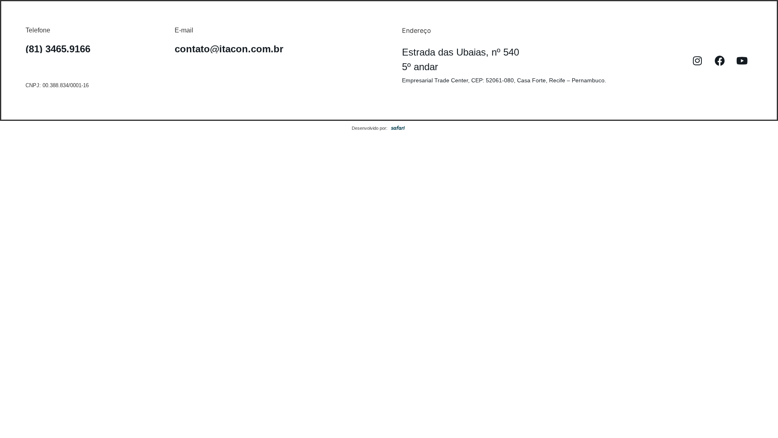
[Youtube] (742, 60)
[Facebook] (720, 60)
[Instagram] (697, 60)
